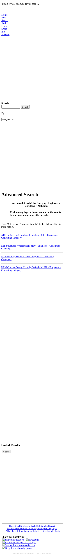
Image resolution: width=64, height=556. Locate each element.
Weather (5, 34)
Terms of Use (25, 528)
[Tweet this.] (32, 539)
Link (32, 526)
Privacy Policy (37, 528)
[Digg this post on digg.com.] (17, 548)
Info (3, 31)
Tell (35, 526)
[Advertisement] (32, 68)
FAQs (7, 531)
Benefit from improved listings (25, 531)
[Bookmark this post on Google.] (19, 542)
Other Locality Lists (50, 531)
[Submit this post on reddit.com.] (19, 545)
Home (4, 14)
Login (4, 26)
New (3, 17)
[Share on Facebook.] (13, 539)
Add (3, 23)
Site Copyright (50, 528)
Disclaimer (14, 528)
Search (4, 20)
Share (4, 28)
